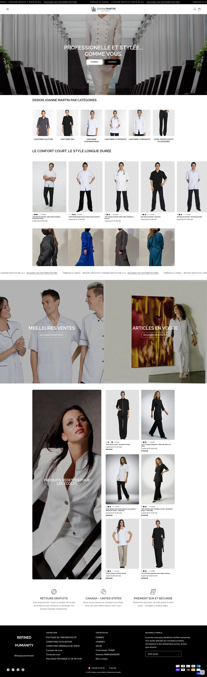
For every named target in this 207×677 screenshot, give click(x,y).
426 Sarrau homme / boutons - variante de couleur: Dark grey (145, 214)
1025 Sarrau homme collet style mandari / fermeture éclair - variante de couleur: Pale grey (38, 214)
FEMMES (100, 637)
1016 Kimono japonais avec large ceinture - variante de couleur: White (142, 571)
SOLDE (99, 646)
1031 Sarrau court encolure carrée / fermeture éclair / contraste (157, 509)
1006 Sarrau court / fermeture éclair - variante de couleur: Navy (112, 442)
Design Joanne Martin (99, 672)
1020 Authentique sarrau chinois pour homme (84, 217)
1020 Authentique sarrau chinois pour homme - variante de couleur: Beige (69, 214)
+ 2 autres (116, 506)
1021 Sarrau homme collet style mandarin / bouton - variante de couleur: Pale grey (111, 214)
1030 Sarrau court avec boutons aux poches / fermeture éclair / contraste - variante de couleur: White (106, 506)
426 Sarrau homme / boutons (150, 217)
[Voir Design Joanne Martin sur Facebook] (18, 669)
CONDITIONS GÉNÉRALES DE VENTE (63, 646)
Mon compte (101, 659)
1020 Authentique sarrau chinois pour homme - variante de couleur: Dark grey (75, 214)
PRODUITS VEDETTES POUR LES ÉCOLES (67, 481)
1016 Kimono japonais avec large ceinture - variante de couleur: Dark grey (145, 571)
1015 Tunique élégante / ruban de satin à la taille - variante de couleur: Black (143, 442)
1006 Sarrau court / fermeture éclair (118, 444)
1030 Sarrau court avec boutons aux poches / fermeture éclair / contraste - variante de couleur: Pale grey (112, 506)
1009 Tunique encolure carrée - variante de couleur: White (106, 571)
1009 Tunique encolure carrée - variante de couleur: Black (108, 571)
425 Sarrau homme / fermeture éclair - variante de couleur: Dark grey (181, 214)
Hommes (112, 62)
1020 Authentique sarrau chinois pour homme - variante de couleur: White (71, 214)
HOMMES (100, 642)
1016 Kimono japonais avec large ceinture (155, 573)
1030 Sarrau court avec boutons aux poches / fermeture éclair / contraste (121, 509)
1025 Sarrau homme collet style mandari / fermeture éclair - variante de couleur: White (33, 214)
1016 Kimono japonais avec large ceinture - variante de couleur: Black (143, 571)
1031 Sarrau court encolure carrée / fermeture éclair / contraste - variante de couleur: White (142, 506)
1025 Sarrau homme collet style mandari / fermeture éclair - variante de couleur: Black (35, 214)
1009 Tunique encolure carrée (116, 573)
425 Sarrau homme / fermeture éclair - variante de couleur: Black (179, 214)
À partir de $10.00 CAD (40, 221)
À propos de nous (54, 650)
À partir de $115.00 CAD (149, 513)
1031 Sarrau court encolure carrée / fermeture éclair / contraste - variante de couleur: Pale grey (147, 506)
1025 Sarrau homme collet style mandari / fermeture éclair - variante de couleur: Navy (37, 214)
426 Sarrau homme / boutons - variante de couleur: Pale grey (147, 214)
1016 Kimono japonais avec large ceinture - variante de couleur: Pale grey (147, 571)
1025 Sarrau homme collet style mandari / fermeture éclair (46, 217)
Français (112, 668)
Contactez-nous (53, 654)
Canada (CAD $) (98, 668)
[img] (109, 449)
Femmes (94, 62)
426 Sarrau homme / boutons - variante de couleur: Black (143, 214)
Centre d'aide (51, 633)
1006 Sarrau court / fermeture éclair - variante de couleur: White (106, 442)
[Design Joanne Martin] (103, 9)
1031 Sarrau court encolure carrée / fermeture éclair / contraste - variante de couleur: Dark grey (145, 506)
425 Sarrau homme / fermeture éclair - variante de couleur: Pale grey (183, 214)
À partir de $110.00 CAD (76, 219)
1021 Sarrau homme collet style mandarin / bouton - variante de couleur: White (105, 214)
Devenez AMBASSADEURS (108, 654)
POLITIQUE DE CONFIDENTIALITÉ (61, 637)
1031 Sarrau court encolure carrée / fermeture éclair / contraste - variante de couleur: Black (143, 506)
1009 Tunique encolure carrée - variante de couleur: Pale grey (112, 571)
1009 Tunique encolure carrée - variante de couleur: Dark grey (110, 571)
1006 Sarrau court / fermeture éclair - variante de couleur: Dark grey (108, 442)
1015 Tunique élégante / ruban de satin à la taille (156, 445)
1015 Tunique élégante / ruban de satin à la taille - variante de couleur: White (142, 442)
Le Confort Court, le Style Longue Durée (71, 151)
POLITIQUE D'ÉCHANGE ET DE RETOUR (64, 659)
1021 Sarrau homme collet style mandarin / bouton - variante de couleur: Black (107, 214)
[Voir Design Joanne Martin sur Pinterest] (23, 669)
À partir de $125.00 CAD (149, 448)
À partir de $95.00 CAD (113, 576)
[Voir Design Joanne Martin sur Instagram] (8, 669)
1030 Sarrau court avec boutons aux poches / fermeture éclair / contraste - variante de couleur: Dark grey (110, 506)
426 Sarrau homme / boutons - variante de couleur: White (141, 214)
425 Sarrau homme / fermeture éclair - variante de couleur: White (177, 214)
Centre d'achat (102, 633)
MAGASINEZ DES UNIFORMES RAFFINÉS (60, 2)
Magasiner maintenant (52, 335)
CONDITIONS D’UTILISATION (59, 642)
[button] (195, 9)
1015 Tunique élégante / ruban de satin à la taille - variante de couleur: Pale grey (147, 442)
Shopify (118, 672)
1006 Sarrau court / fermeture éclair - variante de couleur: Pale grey (110, 442)
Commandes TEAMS (105, 650)
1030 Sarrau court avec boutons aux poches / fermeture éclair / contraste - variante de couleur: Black (108, 506)
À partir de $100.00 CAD (149, 576)
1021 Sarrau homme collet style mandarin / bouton (119, 217)
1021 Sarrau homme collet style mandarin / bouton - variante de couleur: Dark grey (109, 214)
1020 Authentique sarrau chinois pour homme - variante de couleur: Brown (73, 214)
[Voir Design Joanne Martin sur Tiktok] (13, 669)
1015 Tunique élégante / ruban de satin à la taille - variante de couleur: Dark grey (145, 442)
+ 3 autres (43, 214)
